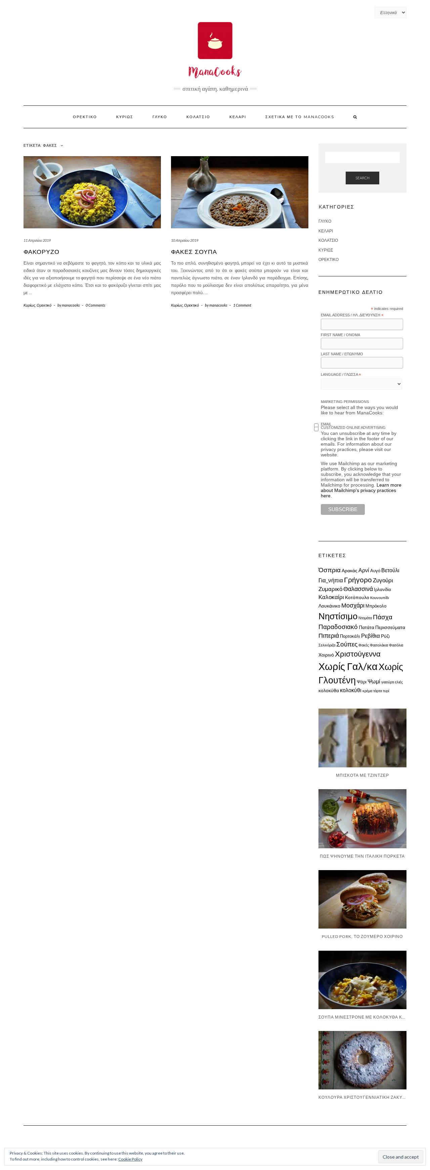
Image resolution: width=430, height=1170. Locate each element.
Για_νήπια (330, 580)
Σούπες (346, 644)
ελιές (399, 682)
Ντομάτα (365, 618)
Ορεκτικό (85, 117)
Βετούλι (390, 570)
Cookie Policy (130, 1159)
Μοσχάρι (352, 605)
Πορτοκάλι (350, 636)
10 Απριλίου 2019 (184, 240)
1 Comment (242, 305)
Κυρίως (124, 117)
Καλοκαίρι (331, 596)
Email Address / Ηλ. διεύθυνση (352, 315)
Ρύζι (385, 636)
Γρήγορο (358, 579)
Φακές (363, 645)
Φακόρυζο (41, 252)
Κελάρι (237, 117)
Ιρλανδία (382, 589)
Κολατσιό (198, 117)
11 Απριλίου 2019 (37, 240)
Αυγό (375, 570)
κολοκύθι (350, 690)
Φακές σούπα (194, 252)
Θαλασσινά (358, 588)
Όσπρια (329, 570)
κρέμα (367, 690)
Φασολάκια (379, 645)
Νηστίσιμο (337, 616)
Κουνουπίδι (379, 597)
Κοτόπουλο (357, 597)
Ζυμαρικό (330, 588)
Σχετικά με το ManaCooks (299, 117)
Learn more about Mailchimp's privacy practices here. (361, 490)
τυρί (386, 690)
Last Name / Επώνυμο (342, 354)
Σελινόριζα (326, 645)
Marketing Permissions (345, 402)
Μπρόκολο (376, 606)
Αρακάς (349, 570)
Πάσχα (382, 617)
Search (362, 178)
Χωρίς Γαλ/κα (348, 666)
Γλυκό (160, 117)
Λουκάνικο (329, 606)
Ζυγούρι (383, 580)
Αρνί (363, 570)
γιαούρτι (387, 682)
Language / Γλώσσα (341, 374)
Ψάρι (362, 681)
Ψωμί (374, 681)
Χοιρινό (326, 655)
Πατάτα (366, 627)
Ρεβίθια (370, 635)
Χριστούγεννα (358, 653)
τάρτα (377, 690)
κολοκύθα (328, 690)
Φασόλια (396, 645)
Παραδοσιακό (338, 626)
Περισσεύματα (390, 627)
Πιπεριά (328, 635)
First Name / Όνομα (340, 335)
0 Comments (95, 305)
